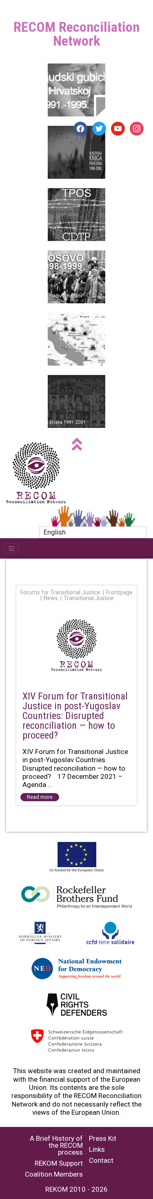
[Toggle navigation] (11, 548)
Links (97, 1149)
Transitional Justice (89, 598)
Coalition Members (54, 1174)
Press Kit (102, 1138)
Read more (40, 797)
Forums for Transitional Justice (60, 592)
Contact (101, 1160)
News (51, 598)
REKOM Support (59, 1163)
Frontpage (119, 592)
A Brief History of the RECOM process (56, 1145)
